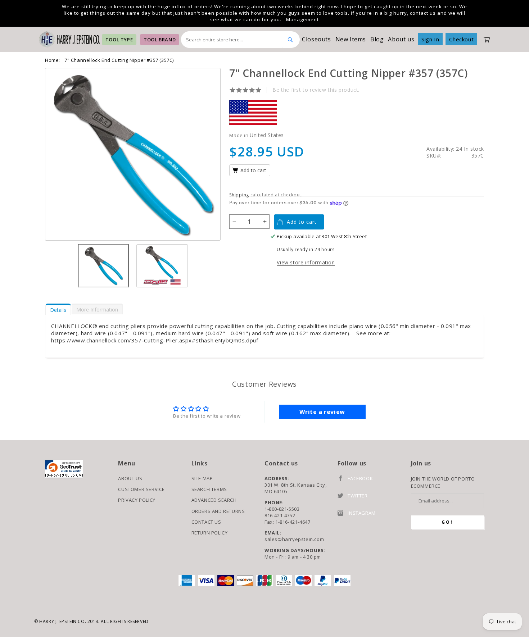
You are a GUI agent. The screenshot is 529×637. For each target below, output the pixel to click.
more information (97, 309)
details (58, 309)
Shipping (239, 195)
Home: (52, 60)
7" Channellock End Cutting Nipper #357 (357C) (119, 60)
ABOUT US (130, 478)
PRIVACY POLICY (136, 500)
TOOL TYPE (119, 39)
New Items (350, 39)
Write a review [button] (322, 412)
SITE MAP (202, 478)
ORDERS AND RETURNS (218, 511)
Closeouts (316, 39)
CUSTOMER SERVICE (141, 489)
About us (401, 39)
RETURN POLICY (209, 532)
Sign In (430, 39)
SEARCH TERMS (209, 489)
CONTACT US (206, 522)
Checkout (461, 39)
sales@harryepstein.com (294, 539)
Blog (377, 39)
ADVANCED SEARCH (214, 500)
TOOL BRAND (160, 39)
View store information (306, 262)
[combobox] (232, 39)
